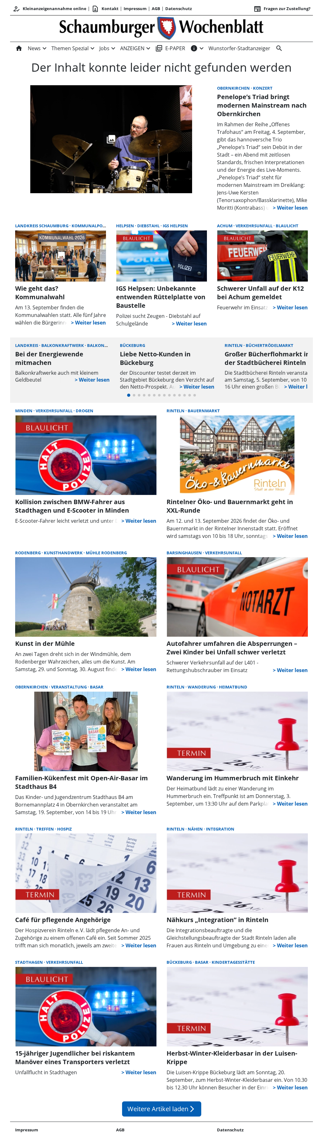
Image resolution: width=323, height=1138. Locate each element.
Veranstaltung (69, 687)
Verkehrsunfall (254, 226)
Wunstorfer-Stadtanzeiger (239, 48)
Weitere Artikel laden (161, 1109)
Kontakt (105, 9)
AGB (156, 8)
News (34, 48)
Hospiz (64, 829)
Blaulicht (287, 226)
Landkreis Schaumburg (42, 226)
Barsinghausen (185, 553)
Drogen (84, 411)
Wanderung (202, 687)
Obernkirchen (234, 88)
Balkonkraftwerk (63, 345)
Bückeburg (132, 345)
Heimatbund (233, 687)
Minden (24, 411)
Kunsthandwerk (64, 553)
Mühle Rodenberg (106, 553)
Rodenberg (28, 553)
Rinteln (234, 345)
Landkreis (27, 345)
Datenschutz (178, 8)
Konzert (263, 88)
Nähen (196, 829)
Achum (225, 226)
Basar (96, 687)
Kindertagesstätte (233, 962)
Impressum (135, 8)
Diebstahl (149, 226)
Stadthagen (29, 962)
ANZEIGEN (132, 48)
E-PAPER (170, 48)
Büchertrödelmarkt (269, 345)
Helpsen (125, 226)
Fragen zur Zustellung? (282, 9)
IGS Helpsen (175, 226)
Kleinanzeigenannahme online (49, 9)
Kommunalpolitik (93, 226)
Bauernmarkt (204, 411)
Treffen (45, 829)
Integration (220, 829)
